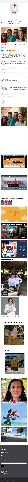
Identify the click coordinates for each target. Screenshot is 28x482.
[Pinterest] (7, 50)
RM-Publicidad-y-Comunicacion (4, 473)
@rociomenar (2, 472)
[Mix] (10, 50)
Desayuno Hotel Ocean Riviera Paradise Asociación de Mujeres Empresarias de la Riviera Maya (7, 193)
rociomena (6, 47)
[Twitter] (3, 50)
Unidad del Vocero (3, 461)
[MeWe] (9, 50)
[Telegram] (13, 50)
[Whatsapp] (6, 50)
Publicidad (15, 21)
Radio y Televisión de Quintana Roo (5, 458)
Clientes (20, 21)
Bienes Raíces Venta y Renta (12, 23)
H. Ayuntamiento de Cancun (4, 452)
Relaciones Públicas (9, 21)
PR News (2, 455)
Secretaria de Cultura (3, 460)
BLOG (19, 23)
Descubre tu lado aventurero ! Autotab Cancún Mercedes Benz (21, 193)
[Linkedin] (5, 50)
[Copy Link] (12, 50)
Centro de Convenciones (4, 449)
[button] (12, 21)
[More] (14, 50)
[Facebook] (2, 50)
